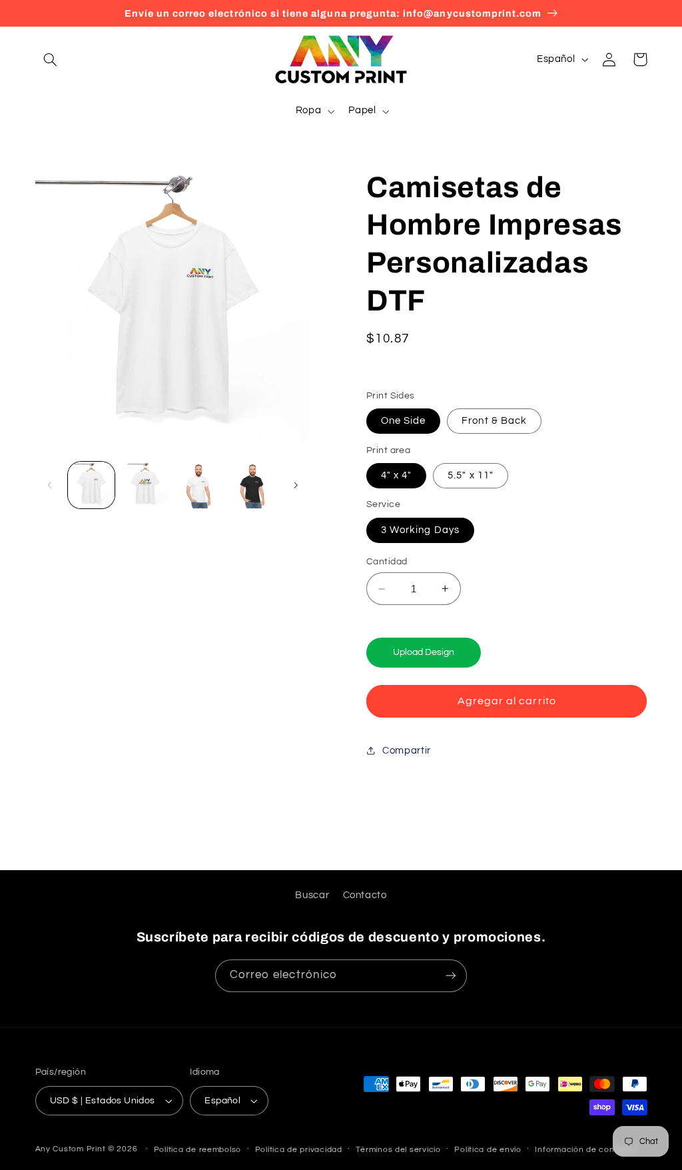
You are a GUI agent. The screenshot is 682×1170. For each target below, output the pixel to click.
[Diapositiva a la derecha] (295, 485)
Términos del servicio (398, 1149)
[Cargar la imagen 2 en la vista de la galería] (145, 485)
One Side (403, 421)
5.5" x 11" (471, 475)
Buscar (312, 895)
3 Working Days (420, 530)
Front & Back (494, 421)
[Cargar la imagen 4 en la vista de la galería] (252, 485)
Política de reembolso (197, 1149)
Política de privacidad (298, 1149)
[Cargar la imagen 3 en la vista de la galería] (198, 485)
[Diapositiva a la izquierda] (50, 485)
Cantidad (386, 561)
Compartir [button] (406, 751)
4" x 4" (396, 475)
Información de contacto (585, 1149)
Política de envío (487, 1149)
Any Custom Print (70, 1149)
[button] (50, 59)
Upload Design (423, 652)
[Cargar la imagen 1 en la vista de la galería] (91, 485)
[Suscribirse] (451, 975)
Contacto (365, 895)
